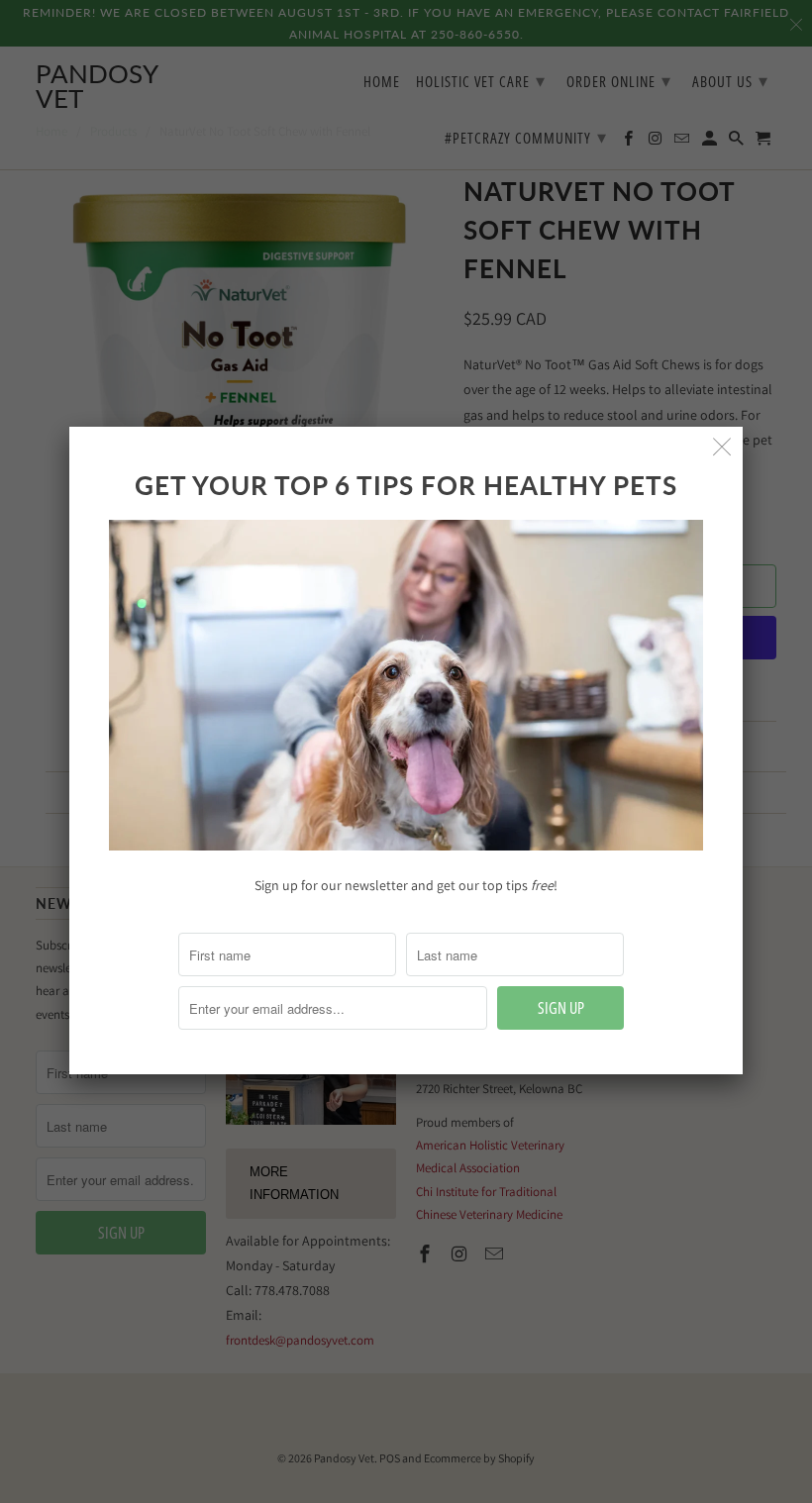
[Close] (722, 447)
